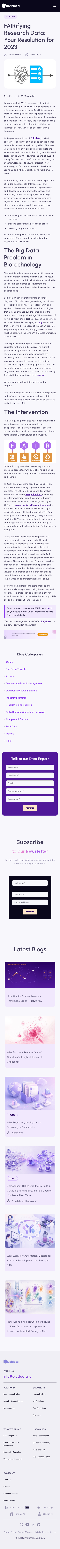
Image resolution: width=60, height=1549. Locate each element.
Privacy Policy (10, 1532)
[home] (11, 5)
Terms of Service (25, 1532)
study (39, 322)
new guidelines (33, 494)
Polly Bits (35, 138)
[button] (54, 6)
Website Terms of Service (45, 1532)
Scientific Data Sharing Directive (32, 505)
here (49, 608)
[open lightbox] (30, 74)
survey (40, 375)
